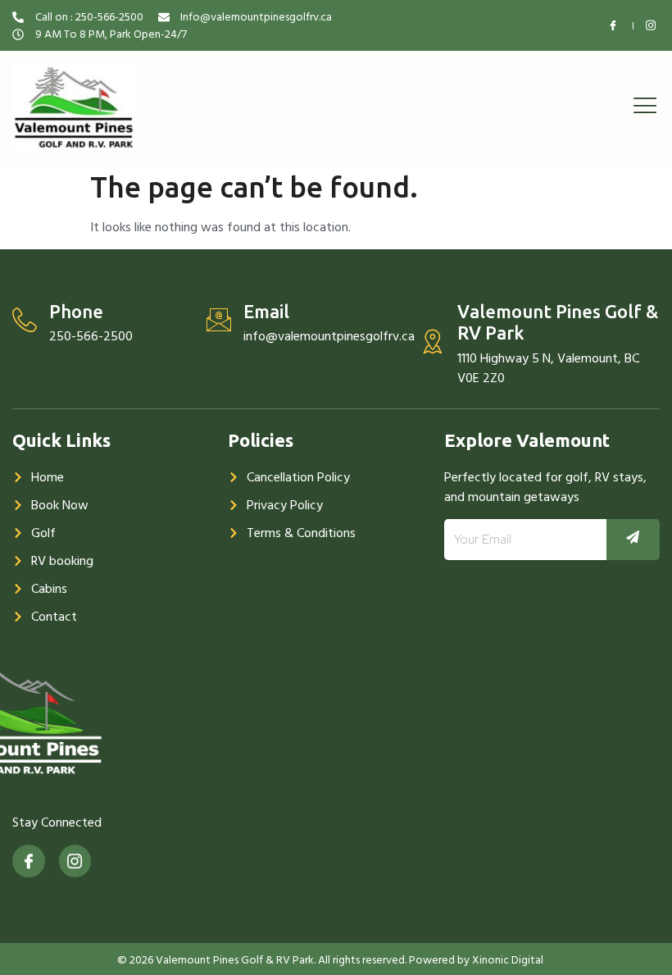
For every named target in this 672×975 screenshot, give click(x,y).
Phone (76, 311)
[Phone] (24, 320)
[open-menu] (641, 106)
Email (266, 311)
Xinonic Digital (507, 959)
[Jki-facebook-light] (28, 861)
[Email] (219, 320)
